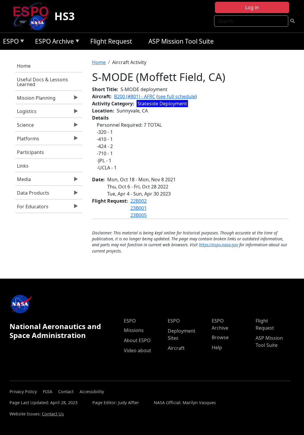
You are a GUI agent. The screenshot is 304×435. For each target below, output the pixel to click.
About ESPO (137, 340)
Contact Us (53, 414)
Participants (30, 152)
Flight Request (111, 41)
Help (217, 347)
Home (24, 66)
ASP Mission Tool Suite (181, 41)
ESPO (9, 42)
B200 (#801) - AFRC (134, 96)
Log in (252, 7)
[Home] (33, 16)
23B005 (138, 215)
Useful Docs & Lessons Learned (42, 82)
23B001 (138, 208)
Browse (220, 337)
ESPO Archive (53, 42)
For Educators (31, 208)
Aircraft (176, 348)
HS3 (64, 16)
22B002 (138, 201)
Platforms (27, 140)
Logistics (26, 113)
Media (23, 180)
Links (22, 166)
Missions (134, 330)
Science (24, 126)
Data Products (32, 194)
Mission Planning (35, 99)
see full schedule (176, 96)
